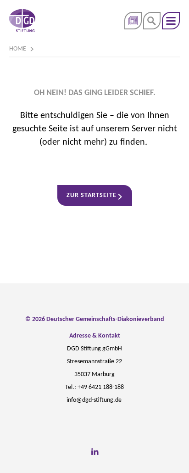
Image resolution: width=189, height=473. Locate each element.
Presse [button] (133, 20)
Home (17, 48)
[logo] (22, 20)
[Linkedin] (94, 451)
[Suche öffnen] (152, 20)
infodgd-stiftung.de (94, 400)
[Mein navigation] (171, 20)
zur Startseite (92, 195)
